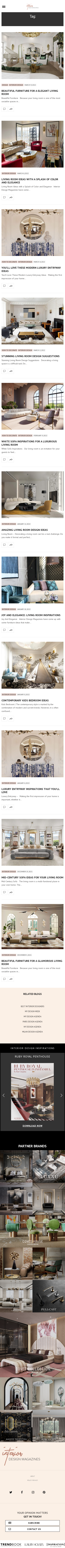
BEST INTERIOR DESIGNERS (32, 1006)
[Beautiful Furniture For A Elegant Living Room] (32, 55)
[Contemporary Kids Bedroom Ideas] (32, 665)
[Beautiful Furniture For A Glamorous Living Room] (32, 926)
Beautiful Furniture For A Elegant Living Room (30, 92)
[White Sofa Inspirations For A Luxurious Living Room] (32, 406)
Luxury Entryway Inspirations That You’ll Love (31, 790)
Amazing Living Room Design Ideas (25, 530)
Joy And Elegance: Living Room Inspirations (31, 615)
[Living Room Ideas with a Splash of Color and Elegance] (32, 144)
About (32, 1476)
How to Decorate (9, 262)
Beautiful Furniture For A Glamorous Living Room (32, 962)
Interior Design (16, 85)
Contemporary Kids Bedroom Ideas (25, 700)
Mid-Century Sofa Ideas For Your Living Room (32, 877)
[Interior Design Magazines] (32, 7)
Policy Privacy (32, 1480)
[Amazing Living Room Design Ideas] (32, 494)
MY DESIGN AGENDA (32, 1016)
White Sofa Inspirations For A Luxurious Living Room (29, 443)
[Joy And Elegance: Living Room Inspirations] (32, 580)
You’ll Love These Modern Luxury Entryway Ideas (31, 269)
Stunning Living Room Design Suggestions (31, 356)
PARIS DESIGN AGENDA (32, 1021)
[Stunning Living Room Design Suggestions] (32, 321)
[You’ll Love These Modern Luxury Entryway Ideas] (32, 232)
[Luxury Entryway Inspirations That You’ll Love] (32, 753)
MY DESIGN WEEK (32, 1011)
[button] (61, 1095)
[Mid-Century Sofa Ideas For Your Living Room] (32, 842)
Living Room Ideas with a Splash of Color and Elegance (30, 180)
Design (5, 85)
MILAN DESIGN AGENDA (32, 1031)
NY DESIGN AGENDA (32, 1027)
